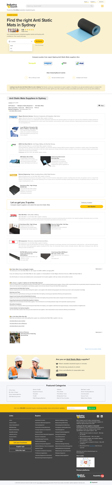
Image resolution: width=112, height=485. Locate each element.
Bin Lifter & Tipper (13, 392)
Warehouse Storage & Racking (62, 443)
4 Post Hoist (12, 390)
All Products (11, 105)
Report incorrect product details (93, 349)
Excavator (35, 394)
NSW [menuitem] (11, 45)
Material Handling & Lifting (61, 420)
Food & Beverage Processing (41, 439)
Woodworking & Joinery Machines (63, 450)
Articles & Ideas (12, 422)
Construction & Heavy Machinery (42, 427)
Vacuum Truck (84, 396)
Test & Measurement (60, 436)
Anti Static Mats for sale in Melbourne (18, 323)
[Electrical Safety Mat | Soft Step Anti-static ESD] (55, 222)
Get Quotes (39, 41)
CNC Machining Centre (14, 396)
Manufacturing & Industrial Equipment (43, 457)
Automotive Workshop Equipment (42, 422)
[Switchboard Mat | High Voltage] (24, 222)
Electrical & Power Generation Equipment (44, 434)
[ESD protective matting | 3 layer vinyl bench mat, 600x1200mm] (24, 250)
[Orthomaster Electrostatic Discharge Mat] (55, 155)
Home (10, 420)
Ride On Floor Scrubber (63, 398)
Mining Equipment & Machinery (62, 425)
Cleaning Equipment (39, 425)
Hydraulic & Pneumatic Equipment (43, 443)
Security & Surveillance (60, 434)
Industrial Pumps (39, 448)
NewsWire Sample (13, 432)
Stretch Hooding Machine (87, 391)
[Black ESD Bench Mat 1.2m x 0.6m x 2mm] (55, 250)
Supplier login (20, 446)
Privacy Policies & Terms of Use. (43, 482)
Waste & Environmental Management (63, 446)
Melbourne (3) (29, 107)
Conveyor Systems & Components (43, 429)
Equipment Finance (38, 391)
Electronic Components (40, 436)
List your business (20, 443)
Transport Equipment (60, 439)
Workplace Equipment (60, 453)
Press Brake (60, 391)
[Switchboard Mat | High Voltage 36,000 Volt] (24, 184)
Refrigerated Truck (61, 396)
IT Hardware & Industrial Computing (43, 450)
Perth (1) (37, 107)
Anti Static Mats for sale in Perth (17, 326)
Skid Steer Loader (85, 389)
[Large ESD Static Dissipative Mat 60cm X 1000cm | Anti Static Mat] (24, 125)
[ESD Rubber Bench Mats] (24, 155)
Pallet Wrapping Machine (39, 398)
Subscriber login (20, 450)
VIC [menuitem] (11, 48)
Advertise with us (13, 434)
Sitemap (11, 439)
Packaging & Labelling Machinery (63, 427)
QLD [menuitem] (11, 51)
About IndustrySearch (14, 425)
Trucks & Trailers (59, 441)
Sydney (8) (21, 107)
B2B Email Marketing (14, 429)
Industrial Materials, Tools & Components (44, 446)
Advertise (101, 1)
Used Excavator (85, 394)
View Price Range (39, 45)
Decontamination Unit (25, 109)
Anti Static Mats (39, 105)
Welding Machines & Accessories (62, 448)
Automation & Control (40, 420)
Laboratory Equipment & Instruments (43, 455)
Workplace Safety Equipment (25, 105)
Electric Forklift (36, 389)
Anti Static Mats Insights (15, 111)
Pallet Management (59, 429)
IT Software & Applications (41, 453)
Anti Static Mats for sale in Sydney (17, 321)
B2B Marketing (12, 427)
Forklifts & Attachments (40, 441)
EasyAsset (92, 446)
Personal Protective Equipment (62, 432)
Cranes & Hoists (38, 432)
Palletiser (59, 389)
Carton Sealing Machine (15, 394)
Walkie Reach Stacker (86, 398)
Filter (102, 106)
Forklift (34, 396)
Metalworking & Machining (61, 422)
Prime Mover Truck (61, 394)
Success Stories (12, 436)
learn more (61, 375)
